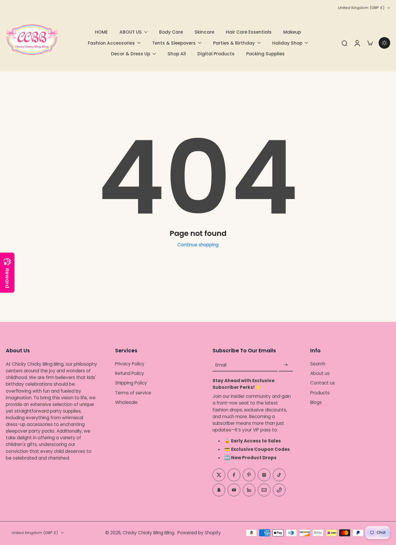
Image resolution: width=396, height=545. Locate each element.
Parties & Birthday (234, 43)
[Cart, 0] (370, 43)
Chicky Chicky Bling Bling (148, 533)
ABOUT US (130, 32)
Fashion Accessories (111, 43)
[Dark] (384, 43)
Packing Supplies (265, 54)
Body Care (171, 32)
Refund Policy (129, 373)
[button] (52, 350)
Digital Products (216, 54)
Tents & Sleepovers (174, 43)
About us (320, 373)
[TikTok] (279, 474)
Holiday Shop (287, 43)
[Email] (264, 489)
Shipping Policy (131, 383)
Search (317, 364)
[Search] (344, 43)
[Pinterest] (249, 474)
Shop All (177, 54)
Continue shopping (198, 245)
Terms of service (133, 392)
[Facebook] (234, 474)
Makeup (292, 32)
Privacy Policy (129, 364)
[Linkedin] (249, 489)
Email (220, 365)
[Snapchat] (218, 489)
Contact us (322, 383)
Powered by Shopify (199, 533)
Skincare (204, 32)
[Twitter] (218, 474)
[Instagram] (264, 474)
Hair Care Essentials (249, 32)
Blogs (316, 402)
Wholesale (126, 402)
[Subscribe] (286, 364)
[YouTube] (234, 489)
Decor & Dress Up (130, 54)
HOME (101, 32)
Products (320, 392)
